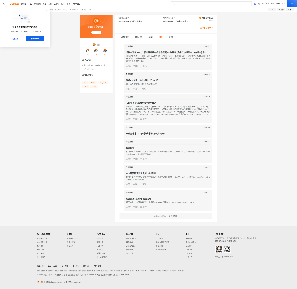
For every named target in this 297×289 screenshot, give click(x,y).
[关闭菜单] (3, 3)
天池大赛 (129, 249)
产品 (30, 4)
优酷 (142, 270)
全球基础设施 (42, 242)
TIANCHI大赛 (73, 10)
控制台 (278, 4)
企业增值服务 (191, 242)
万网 (125, 270)
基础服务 (189, 238)
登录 (292, 4)
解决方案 (37, 4)
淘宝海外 (165, 270)
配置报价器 (101, 253)
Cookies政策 (53, 266)
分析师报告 (41, 257)
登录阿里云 (35, 38)
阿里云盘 (173, 270)
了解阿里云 (76, 4)
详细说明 (210, 20)
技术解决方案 (131, 238)
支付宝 (152, 270)
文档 (267, 4)
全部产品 (100, 238)
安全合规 (40, 253)
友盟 (137, 270)
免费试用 (100, 242)
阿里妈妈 (104, 270)
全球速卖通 (73, 270)
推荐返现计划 (161, 249)
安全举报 (76, 266)
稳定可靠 (40, 249)
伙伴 (63, 4)
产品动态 (100, 246)
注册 (283, 4)
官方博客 (58, 10)
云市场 (56, 4)
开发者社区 (130, 246)
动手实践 (50, 10)
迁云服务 (189, 246)
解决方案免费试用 (162, 242)
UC (133, 270)
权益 (44, 4)
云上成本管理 (102, 257)
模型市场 (70, 246)
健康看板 (189, 253)
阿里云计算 (118, 270)
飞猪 (111, 270)
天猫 (66, 270)
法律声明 (40, 266)
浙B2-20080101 (90, 275)
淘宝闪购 (181, 270)
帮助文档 (129, 242)
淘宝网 (50, 270)
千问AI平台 (59, 270)
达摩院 (158, 270)
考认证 (65, 10)
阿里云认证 (130, 253)
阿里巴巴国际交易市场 (86, 270)
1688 (98, 270)
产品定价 (100, 249)
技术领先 (40, 246)
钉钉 (146, 270)
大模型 (23, 4)
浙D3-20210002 (122, 275)
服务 (68, 4)
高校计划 (159, 246)
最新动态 (138, 37)
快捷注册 (15, 38)
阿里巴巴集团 (42, 270)
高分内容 (125, 37)
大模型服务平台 (73, 238)
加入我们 (97, 266)
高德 (129, 270)
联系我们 (86, 266)
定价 (50, 4)
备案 (272, 4)
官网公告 (189, 249)
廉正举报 (65, 266)
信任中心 (189, 257)
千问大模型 (71, 242)
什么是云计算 (42, 238)
